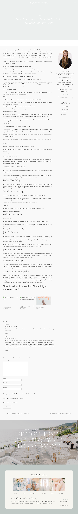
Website (5, 387)
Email (5, 382)
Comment (6, 360)
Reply (6, 333)
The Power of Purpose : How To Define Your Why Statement (43, 306)
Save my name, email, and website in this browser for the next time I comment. (21, 393)
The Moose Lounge (24, 244)
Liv (6, 324)
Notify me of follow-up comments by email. (13, 398)
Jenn (6, 336)
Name (5, 378)
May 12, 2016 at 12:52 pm (11, 326)
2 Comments (6, 321)
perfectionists (6, 200)
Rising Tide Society (24, 275)
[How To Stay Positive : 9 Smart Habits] (10, 301)
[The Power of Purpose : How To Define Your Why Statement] (43, 301)
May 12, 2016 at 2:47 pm (10, 338)
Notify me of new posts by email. (11, 402)
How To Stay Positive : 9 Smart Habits (10, 306)
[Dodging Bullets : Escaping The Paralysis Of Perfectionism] (27, 301)
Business (39, 15)
